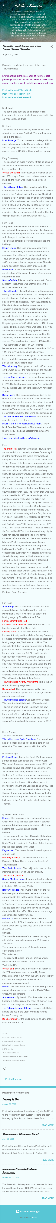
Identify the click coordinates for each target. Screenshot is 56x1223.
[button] (52, 46)
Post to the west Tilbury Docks (17, 90)
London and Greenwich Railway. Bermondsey (19, 1171)
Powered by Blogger (30, 1211)
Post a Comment (13, 1079)
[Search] (52, 6)
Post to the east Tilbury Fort (16, 93)
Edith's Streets (28, 5)
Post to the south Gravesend (16, 97)
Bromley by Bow (10, 1099)
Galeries (34, 1217)
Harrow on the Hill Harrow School (20, 1134)
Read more (48, 1125)
